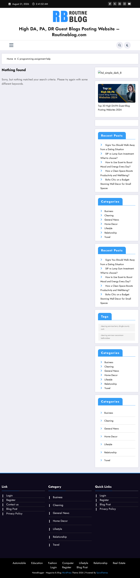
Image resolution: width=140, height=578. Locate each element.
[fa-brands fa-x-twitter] (115, 3)
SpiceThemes (102, 572)
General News (111, 219)
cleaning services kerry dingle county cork (115, 327)
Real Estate (119, 563)
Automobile (19, 563)
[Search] (119, 45)
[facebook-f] (110, 3)
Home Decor (111, 224)
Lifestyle (108, 228)
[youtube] (129, 3)
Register (10, 500)
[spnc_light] (127, 45)
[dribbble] (119, 3)
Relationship (110, 232)
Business (108, 211)
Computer (68, 563)
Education (37, 563)
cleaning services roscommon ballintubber (112, 336)
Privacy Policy (14, 513)
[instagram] (124, 3)
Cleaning (109, 215)
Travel (107, 237)
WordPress (67, 572)
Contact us (12, 504)
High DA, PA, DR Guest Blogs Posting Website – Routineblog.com (69, 32)
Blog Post (11, 509)
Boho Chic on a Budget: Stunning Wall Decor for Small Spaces (115, 184)
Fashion (52, 563)
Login (9, 495)
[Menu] (11, 45)
